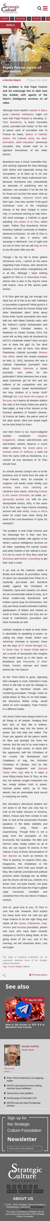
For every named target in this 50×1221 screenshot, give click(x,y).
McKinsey (8, 558)
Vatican (26, 966)
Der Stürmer (10, 855)
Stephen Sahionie (22, 368)
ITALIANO (36, 18)
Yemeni (7, 927)
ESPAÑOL (4, 18)
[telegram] (12, 19)
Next (42, 1015)
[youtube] (30, 1187)
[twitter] (14, 1187)
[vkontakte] (25, 1187)
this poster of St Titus (26, 221)
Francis (11, 966)
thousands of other (35, 661)
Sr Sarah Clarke (29, 649)
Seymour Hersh (32, 197)
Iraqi (44, 923)
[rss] (36, 1187)
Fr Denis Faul (11, 649)
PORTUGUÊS (20, 18)
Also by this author (9, 1070)
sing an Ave (40, 245)
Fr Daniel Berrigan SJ (34, 645)
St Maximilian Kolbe (35, 277)
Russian (21, 927)
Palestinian (34, 923)
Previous (8, 1015)
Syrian (22, 923)
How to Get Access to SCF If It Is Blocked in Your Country (25, 1026)
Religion (18, 966)
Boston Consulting (29, 558)
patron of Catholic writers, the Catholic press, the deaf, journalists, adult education (25, 138)
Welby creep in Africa (34, 511)
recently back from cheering (22, 487)
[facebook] (9, 1187)
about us (23, 1199)
